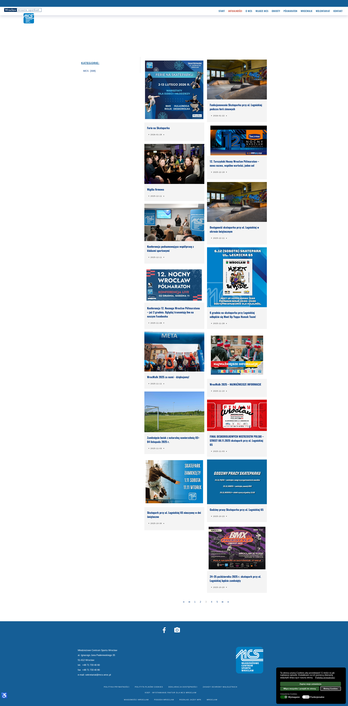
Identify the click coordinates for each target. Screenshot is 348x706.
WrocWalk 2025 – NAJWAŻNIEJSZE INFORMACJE (235, 384)
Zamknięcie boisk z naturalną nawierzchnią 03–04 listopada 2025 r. (173, 440)
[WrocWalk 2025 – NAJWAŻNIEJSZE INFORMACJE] (237, 355)
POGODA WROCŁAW (164, 700)
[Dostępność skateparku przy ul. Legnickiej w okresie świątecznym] (237, 201)
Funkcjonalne (317, 697)
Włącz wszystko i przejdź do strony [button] (299, 688)
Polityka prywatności (116, 687)
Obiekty (276, 11)
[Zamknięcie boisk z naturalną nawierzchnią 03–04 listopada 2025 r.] (174, 412)
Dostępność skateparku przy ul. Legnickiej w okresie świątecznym (234, 229)
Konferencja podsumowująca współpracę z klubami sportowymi (170, 248)
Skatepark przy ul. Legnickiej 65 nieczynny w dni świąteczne (174, 515)
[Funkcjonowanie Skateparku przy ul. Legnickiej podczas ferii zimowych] (237, 79)
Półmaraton (290, 11)
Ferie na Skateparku (158, 128)
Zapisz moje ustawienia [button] (310, 684)
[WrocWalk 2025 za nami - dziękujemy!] (174, 351)
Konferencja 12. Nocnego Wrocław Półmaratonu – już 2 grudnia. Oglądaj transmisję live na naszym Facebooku (173, 312)
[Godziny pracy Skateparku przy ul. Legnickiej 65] (237, 482)
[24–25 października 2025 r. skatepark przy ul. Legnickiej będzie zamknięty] (237, 548)
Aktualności (235, 11)
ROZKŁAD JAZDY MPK (190, 700)
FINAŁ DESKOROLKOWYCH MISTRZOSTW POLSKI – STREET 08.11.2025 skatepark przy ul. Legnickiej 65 (237, 440)
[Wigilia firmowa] (174, 163)
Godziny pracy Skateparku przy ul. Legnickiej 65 (236, 510)
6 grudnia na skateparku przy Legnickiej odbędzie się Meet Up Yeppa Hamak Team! (233, 315)
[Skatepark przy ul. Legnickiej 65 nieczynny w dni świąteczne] (174, 482)
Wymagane (294, 697)
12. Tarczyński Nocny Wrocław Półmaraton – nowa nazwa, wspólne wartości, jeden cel (234, 163)
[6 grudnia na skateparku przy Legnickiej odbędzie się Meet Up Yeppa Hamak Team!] (237, 277)
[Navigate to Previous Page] (189, 602)
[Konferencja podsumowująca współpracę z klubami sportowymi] (174, 222)
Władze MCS (262, 11)
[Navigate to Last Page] (228, 602)
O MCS (249, 11)
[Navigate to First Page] (183, 602)
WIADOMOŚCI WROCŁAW (136, 700)
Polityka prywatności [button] (325, 677)
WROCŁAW (212, 700)
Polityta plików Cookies (149, 687)
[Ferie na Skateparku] (174, 91)
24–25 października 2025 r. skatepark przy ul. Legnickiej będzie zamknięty (235, 578)
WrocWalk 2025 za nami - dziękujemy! (168, 377)
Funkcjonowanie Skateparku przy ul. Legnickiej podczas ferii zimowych (236, 107)
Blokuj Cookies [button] (331, 688)
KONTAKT (338, 11)
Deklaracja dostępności (182, 687)
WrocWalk (306, 11)
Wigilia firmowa (155, 189)
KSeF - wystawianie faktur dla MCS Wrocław (170, 693)
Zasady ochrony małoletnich (220, 687)
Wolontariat (323, 11)
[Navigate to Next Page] (222, 602)
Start (222, 11)
